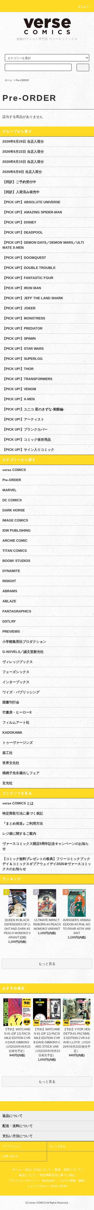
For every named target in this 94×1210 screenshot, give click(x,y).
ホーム (8, 80)
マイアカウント (11, 1146)
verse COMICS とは (18, 803)
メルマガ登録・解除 (72, 1180)
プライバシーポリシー (23, 1180)
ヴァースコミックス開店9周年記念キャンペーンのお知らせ (45, 846)
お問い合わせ (10, 1156)
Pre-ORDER (22, 80)
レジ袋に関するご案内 (19, 833)
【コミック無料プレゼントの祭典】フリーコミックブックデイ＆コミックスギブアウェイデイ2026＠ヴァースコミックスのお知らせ (46, 864)
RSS (54, 1186)
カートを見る (57, 1146)
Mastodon (48, 1180)
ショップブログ (37, 1186)
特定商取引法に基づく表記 (22, 813)
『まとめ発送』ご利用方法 (22, 823)
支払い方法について (38, 1169)
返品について (27, 1175)
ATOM (63, 1186)
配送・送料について (68, 1169)
